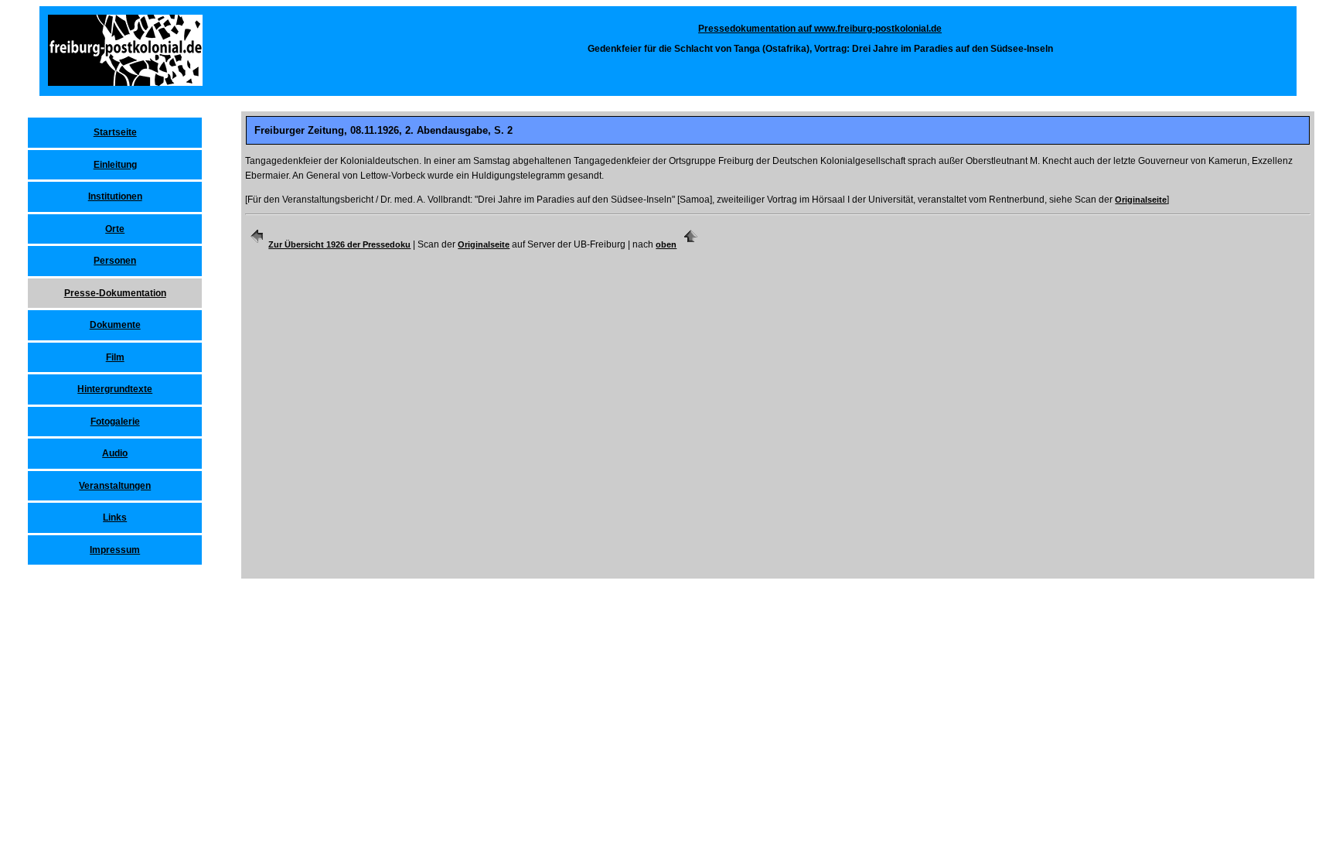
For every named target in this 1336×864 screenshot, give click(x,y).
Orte (114, 229)
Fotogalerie (115, 421)
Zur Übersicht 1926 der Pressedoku (339, 244)
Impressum (115, 550)
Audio (115, 453)
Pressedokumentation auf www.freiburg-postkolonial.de (820, 28)
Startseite (115, 132)
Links (115, 517)
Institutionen (115, 196)
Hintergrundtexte (114, 389)
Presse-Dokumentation (115, 293)
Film (115, 357)
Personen (115, 260)
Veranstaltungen (115, 485)
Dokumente (115, 324)
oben (666, 244)
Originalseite (1141, 199)
